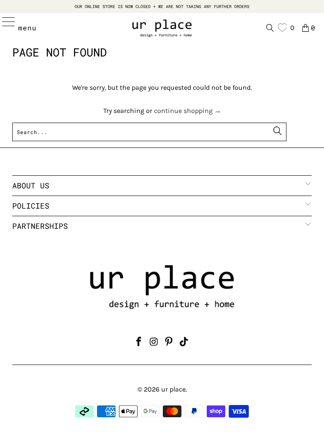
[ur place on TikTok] (184, 343)
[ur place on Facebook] (139, 343)
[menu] (4, 28)
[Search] (270, 27)
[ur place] (162, 28)
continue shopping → (187, 111)
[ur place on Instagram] (154, 343)
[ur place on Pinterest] (169, 343)
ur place (173, 389)
